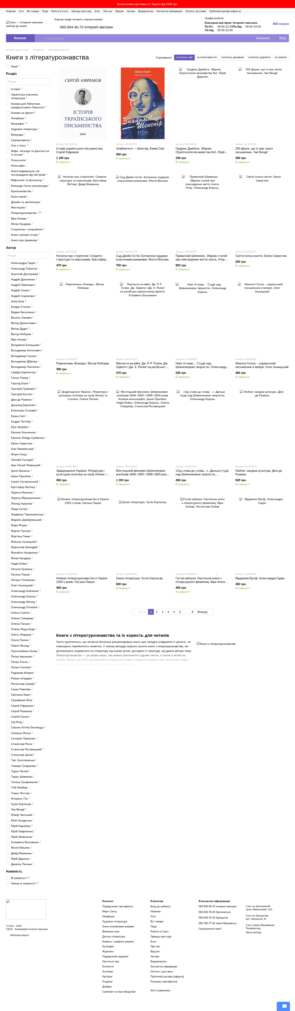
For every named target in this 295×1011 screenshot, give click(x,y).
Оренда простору (81, 11)
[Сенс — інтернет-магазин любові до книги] (26, 909)
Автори (131, 11)
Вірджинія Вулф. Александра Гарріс (260, 578)
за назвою (281, 57)
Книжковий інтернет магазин (31, 929)
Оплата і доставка (195, 11)
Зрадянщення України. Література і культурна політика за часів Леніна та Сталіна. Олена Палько (82, 474)
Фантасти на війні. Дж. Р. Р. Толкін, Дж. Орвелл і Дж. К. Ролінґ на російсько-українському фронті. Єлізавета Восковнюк (142, 369)
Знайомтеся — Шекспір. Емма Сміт (140, 148)
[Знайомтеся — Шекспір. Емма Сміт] (143, 103)
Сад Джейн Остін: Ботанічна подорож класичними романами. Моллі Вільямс (142, 257)
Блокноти (108, 966)
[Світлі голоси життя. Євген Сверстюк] (262, 211)
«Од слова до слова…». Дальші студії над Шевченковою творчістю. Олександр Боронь (202, 474)
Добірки (107, 986)
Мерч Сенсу (109, 911)
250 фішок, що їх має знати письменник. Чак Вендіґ (254, 150)
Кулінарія (108, 946)
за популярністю (207, 57)
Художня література (114, 921)
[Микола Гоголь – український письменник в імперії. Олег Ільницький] (262, 318)
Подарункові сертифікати (117, 906)
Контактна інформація (169, 11)
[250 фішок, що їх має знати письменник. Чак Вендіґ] (262, 103)
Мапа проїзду (253, 932)
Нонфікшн (108, 916)
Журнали (107, 951)
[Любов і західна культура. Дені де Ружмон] (262, 426)
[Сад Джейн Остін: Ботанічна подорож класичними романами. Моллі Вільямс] (143, 211)
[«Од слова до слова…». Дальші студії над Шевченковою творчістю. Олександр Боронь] (202, 426)
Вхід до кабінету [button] (161, 906)
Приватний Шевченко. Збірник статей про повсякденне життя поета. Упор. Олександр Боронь (201, 259)
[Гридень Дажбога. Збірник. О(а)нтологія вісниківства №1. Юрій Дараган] (202, 103)
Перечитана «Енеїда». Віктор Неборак (82, 363)
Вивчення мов (110, 931)
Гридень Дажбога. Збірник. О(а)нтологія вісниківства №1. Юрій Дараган (200, 152)
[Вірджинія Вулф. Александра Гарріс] (262, 533)
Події (45, 11)
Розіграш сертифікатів (164, 981)
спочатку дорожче (259, 57)
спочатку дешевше (232, 57)
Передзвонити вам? (210, 928)
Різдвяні (107, 981)
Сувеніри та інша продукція (118, 991)
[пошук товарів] (42, 38)
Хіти (21, 11)
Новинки (11, 11)
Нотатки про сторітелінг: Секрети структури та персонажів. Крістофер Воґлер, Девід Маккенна (81, 259)
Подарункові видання (115, 956)
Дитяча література (113, 936)
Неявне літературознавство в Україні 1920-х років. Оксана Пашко (81, 579)
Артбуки (107, 976)
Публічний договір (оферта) (225, 11)
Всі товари (33, 11)
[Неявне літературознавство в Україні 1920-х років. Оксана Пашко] (83, 533)
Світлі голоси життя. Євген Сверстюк (261, 255)
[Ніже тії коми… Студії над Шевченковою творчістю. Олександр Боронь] (202, 318)
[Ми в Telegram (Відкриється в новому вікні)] (282, 11)
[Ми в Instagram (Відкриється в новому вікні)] (277, 11)
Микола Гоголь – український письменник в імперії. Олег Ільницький (261, 365)
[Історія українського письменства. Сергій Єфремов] (83, 103)
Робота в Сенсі (59, 11)
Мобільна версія (19, 935)
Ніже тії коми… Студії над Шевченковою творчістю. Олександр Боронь (201, 367)
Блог (97, 11)
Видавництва (145, 11)
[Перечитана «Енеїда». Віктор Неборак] (83, 318)
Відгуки (120, 11)
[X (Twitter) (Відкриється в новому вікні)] (273, 11)
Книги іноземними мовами (118, 926)
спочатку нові (184, 57)
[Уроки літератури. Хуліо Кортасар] (143, 533)
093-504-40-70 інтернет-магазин (86, 27)
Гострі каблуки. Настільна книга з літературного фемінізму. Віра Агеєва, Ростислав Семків (201, 581)
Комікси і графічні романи (118, 941)
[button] (292, 4)
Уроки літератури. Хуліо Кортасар (139, 578)
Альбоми (107, 971)
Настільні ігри (110, 961)
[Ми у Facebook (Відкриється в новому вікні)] (268, 11)
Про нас (107, 11)
